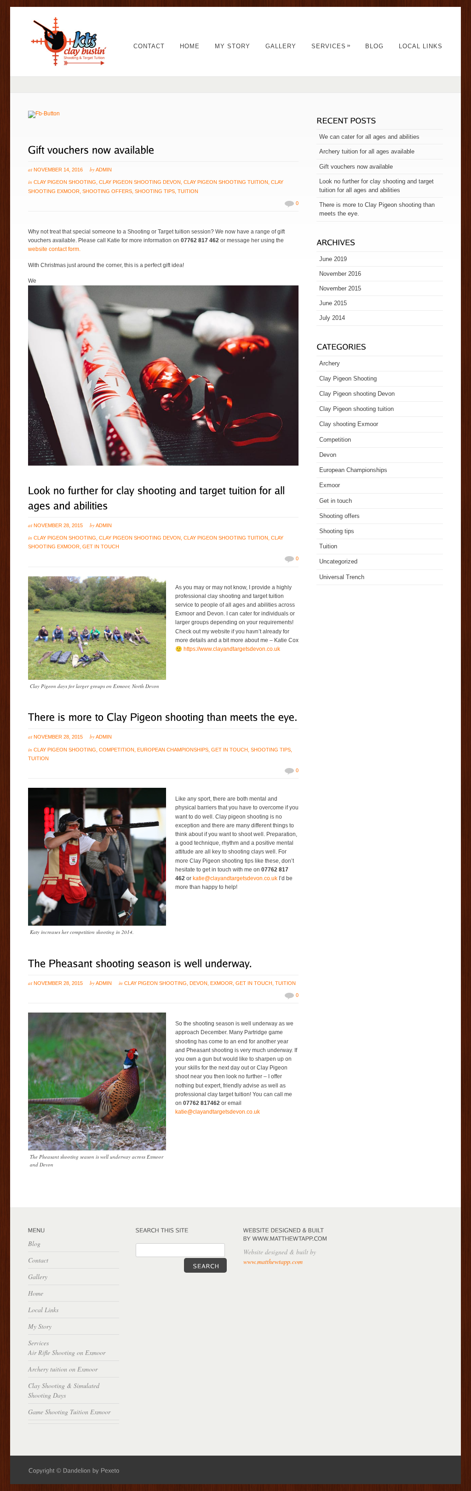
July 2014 (332, 317)
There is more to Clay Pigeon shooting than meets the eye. (377, 209)
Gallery (280, 46)
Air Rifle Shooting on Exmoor (66, 1352)
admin (104, 169)
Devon (198, 983)
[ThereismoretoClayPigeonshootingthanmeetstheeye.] (163, 716)
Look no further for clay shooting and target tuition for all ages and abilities (376, 185)
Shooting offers (107, 191)
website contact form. (54, 249)
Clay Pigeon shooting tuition (226, 182)
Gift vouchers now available (356, 166)
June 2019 (333, 259)
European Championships (172, 749)
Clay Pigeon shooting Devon (140, 182)
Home (190, 46)
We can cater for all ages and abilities (369, 136)
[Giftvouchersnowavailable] (91, 148)
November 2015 (340, 288)
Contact (149, 46)
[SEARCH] (205, 1265)
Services (331, 46)
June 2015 (333, 303)
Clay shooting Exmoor (348, 424)
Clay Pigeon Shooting (65, 182)
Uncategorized (338, 561)
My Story (232, 46)
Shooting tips (155, 191)
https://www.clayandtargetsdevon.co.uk (232, 649)
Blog (374, 46)
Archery (329, 363)
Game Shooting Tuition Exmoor (69, 1411)
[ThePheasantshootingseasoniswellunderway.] (140, 962)
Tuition (188, 191)
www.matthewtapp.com (273, 1261)
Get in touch (100, 546)
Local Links (420, 46)
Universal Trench (341, 577)
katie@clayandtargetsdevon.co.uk (235, 878)
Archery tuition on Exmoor (63, 1369)
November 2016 (340, 273)
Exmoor (221, 983)
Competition (116, 749)
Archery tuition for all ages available (366, 151)
